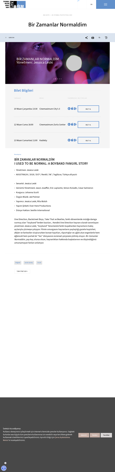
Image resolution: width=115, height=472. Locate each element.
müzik (39, 263)
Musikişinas (17, 154)
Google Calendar (69, 108)
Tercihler (106, 435)
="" (78, 1)
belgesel (17, 263)
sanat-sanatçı (29, 263)
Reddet (94, 435)
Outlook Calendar (75, 108)
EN (91, 4)
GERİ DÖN (11, 38)
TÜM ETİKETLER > (22, 271)
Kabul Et (84, 435)
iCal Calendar (72, 108)
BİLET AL (88, 109)
